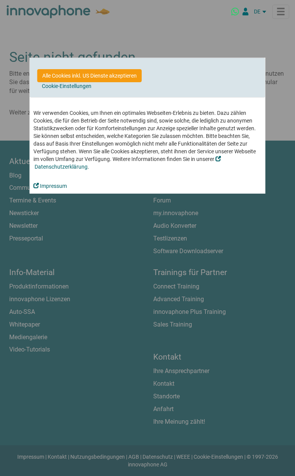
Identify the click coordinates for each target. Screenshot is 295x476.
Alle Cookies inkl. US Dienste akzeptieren (89, 76)
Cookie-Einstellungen (66, 86)
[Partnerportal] (245, 11)
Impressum (53, 186)
